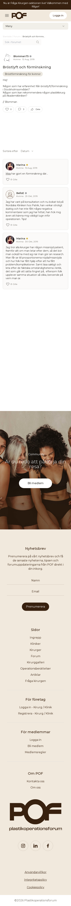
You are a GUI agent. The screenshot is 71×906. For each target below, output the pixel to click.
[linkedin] (35, 846)
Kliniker (35, 643)
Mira (8, 173)
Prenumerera (35, 606)
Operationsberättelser (35, 668)
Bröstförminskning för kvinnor (23, 74)
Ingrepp (35, 637)
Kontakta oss (35, 781)
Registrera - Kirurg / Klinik (35, 713)
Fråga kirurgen (35, 681)
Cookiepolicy (35, 887)
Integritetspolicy (35, 879)
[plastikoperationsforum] (17, 15)
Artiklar (36, 674)
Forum (35, 656)
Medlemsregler (35, 752)
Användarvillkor (36, 872)
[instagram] (23, 846)
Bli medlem (36, 483)
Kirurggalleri (35, 662)
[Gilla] (7, 109)
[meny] (8, 15)
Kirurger (35, 650)
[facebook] (48, 846)
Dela (38, 109)
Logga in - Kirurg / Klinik (35, 707)
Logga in (58, 15)
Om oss (35, 787)
